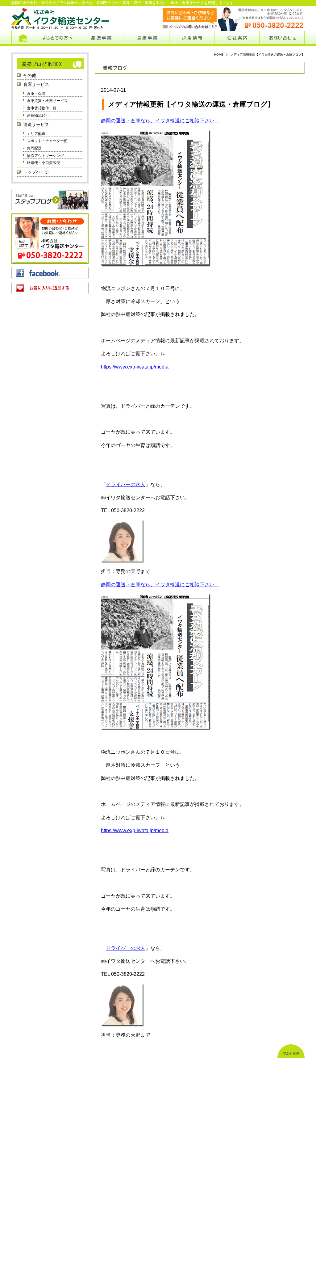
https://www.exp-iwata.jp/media (134, 366)
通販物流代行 (38, 115)
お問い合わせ (282, 38)
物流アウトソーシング (45, 156)
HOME (218, 54)
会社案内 (236, 38)
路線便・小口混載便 (43, 163)
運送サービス (36, 124)
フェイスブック (50, 273)
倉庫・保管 (36, 93)
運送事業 (101, 38)
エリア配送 (36, 134)
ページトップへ (291, 1051)
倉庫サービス (36, 84)
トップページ (22, 38)
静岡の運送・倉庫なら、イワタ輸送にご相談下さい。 (160, 120)
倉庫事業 (146, 38)
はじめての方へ (56, 38)
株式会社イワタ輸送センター (60, 18)
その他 (29, 75)
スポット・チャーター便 (47, 141)
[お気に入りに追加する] (50, 288)
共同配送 (34, 148)
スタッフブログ (50, 200)
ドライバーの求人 (125, 484)
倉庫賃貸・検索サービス (47, 101)
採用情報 (191, 38)
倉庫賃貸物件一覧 (41, 108)
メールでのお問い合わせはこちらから (183, 18)
